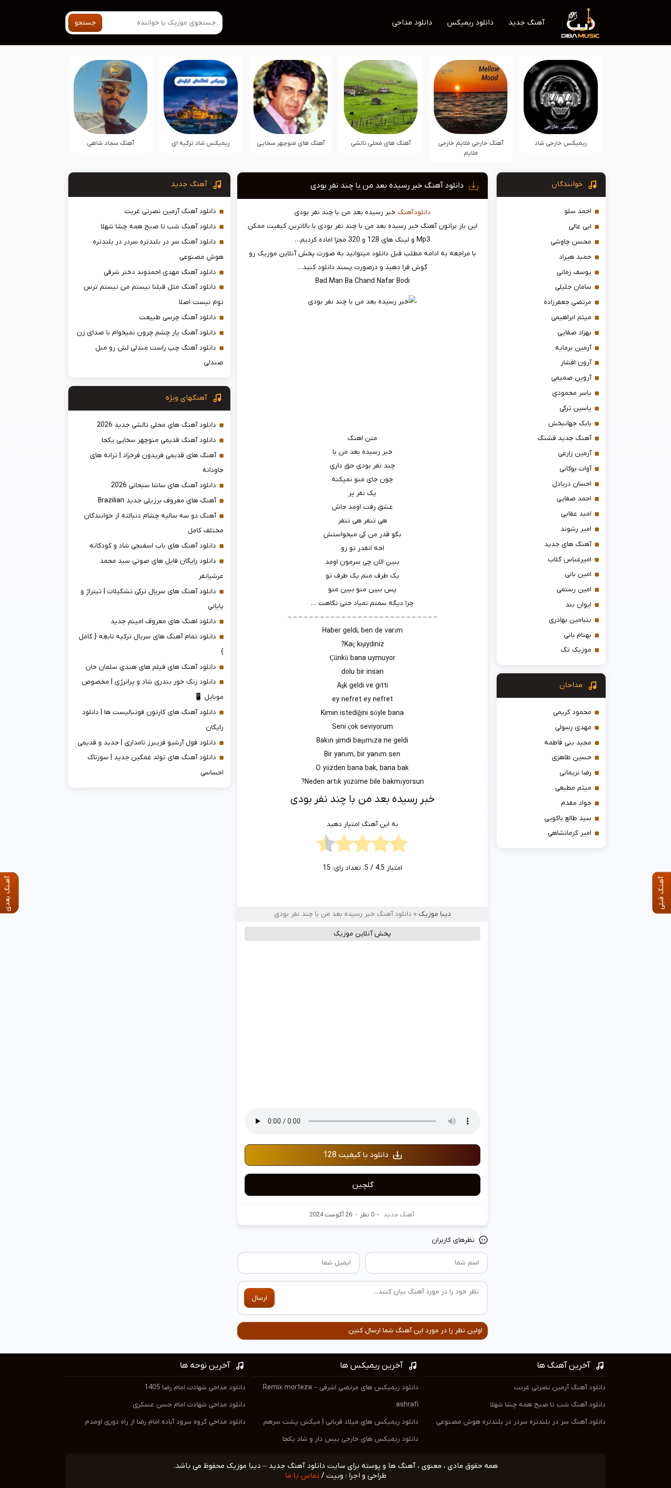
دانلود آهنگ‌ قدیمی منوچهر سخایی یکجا (159, 440)
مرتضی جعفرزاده (567, 302)
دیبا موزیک (435, 914)
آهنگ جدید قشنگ (564, 438)
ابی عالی (580, 226)
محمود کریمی (572, 712)
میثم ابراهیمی (571, 317)
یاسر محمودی (571, 393)
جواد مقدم (576, 803)
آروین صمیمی (571, 378)
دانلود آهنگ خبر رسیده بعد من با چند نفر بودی (387, 186)
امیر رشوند (575, 529)
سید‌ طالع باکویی (567, 818)
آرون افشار (575, 362)
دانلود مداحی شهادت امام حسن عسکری (189, 1404)
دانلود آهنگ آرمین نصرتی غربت (170, 211)
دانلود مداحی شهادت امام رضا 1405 (195, 1387)
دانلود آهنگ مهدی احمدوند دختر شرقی (160, 272)
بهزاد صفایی (574, 332)
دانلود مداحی (412, 23)
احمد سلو (577, 211)
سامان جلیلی (573, 287)
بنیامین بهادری (570, 620)
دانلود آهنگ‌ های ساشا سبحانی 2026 (163, 485)
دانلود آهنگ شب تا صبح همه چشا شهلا (158, 226)
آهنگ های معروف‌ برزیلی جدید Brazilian (157, 500)
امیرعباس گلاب (569, 559)
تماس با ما (302, 1476)
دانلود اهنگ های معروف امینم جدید (163, 621)
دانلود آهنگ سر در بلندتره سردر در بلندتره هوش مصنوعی (521, 1422)
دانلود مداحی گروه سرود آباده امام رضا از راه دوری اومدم (165, 1422)
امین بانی (578, 574)
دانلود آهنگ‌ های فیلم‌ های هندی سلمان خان (150, 667)
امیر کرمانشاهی (569, 833)
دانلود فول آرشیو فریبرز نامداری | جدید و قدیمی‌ (147, 742)
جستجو (85, 23)
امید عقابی (576, 514)
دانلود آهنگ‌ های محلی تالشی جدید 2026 (156, 425)
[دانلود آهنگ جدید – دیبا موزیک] (581, 22)
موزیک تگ (575, 650)
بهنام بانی (577, 635)
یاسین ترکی (575, 408)
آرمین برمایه (573, 348)
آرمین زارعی (574, 453)
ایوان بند (578, 604)
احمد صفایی (574, 498)
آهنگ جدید (526, 23)
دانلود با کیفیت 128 (356, 1155)
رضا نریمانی (575, 772)
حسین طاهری (571, 757)
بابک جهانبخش (569, 423)
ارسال (259, 1298)
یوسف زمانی (574, 272)
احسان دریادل (571, 484)
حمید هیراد (575, 257)
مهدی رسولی (573, 727)
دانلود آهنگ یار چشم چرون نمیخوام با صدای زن (146, 332)
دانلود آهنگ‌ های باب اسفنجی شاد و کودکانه (152, 546)
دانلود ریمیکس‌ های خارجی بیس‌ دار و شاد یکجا (350, 1439)
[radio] (399, 846)
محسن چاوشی (571, 242)
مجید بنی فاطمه (567, 742)
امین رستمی (574, 589)
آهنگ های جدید (567, 544)
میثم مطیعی (573, 788)
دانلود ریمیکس (470, 23)
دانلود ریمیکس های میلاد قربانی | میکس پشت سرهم (341, 1422)
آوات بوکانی (575, 468)
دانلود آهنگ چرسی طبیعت (177, 317)
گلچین (362, 1185)
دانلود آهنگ (414, 212)
